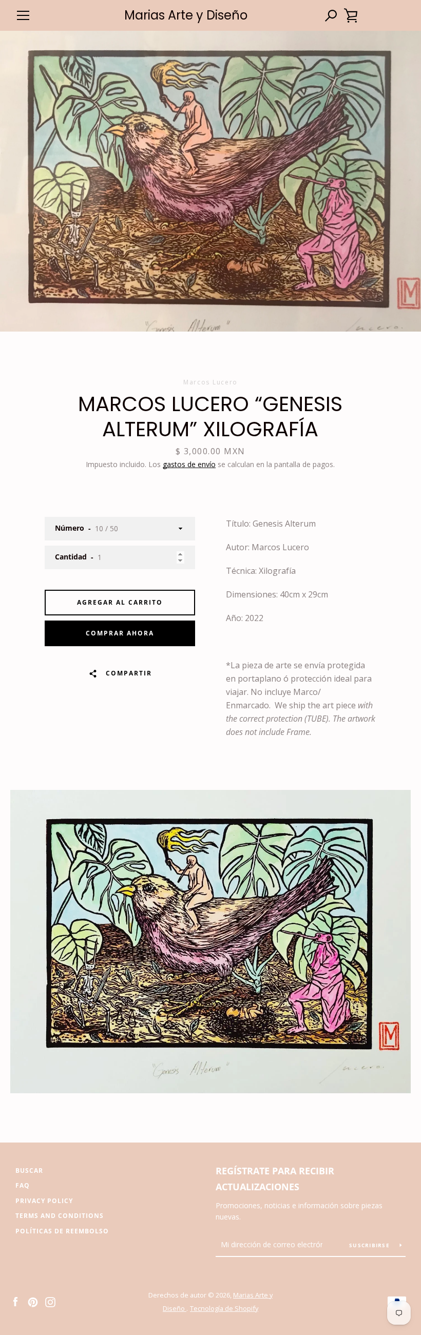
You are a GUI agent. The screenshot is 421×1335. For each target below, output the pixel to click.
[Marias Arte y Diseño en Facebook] (15, 1301)
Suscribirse (370, 1245)
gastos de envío (189, 464)
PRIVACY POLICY (44, 1200)
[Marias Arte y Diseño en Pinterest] (33, 1301)
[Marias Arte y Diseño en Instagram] (50, 1301)
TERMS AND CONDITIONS (59, 1215)
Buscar (29, 1170)
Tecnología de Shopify (224, 1308)
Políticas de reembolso (62, 1231)
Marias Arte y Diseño (185, 15)
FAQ (22, 1185)
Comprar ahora (120, 633)
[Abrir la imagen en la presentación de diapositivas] (210, 181)
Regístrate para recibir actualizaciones (275, 1179)
